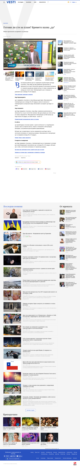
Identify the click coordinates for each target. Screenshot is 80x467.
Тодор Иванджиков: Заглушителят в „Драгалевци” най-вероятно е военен (71, 275)
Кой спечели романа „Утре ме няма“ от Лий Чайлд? (11, 428)
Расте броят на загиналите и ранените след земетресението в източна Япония (35, 327)
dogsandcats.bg (66, 82)
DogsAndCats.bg (61, 452)
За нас (37, 458)
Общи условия (50, 458)
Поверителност (58, 458)
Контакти (75, 458)
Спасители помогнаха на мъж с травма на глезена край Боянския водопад (38, 269)
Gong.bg (42, 452)
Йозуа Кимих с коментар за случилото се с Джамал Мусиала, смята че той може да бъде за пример (71, 266)
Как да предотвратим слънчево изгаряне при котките (71, 218)
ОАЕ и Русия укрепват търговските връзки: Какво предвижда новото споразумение (37, 339)
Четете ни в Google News (14, 458)
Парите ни (24, 248)
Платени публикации (67, 458)
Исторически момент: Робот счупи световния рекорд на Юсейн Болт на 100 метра (70, 97)
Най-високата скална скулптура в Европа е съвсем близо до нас (71, 233)
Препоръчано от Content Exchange (51, 448)
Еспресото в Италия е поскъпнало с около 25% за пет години (38, 245)
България (28, 2)
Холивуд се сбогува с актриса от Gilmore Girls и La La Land (70, 49)
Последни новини (12, 206)
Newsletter (25, 168)
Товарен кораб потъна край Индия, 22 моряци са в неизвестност (37, 350)
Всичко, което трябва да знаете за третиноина (10, 443)
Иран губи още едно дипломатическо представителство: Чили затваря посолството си (39, 362)
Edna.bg (68, 454)
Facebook (41, 168)
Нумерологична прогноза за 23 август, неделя (30, 443)
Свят (35, 2)
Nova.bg (55, 452)
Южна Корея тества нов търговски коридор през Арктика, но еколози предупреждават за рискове (39, 280)
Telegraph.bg (74, 454)
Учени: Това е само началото (23, 137)
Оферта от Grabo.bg (26, 235)
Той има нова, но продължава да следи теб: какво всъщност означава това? (71, 248)
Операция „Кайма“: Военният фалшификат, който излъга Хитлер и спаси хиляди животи (39, 397)
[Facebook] (77, 459)
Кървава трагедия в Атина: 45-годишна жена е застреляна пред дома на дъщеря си (39, 257)
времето (17, 157)
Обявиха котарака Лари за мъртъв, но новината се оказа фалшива (39, 304)
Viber (18, 168)
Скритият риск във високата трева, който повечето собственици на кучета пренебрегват (70, 79)
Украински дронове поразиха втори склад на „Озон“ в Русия (70, 63)
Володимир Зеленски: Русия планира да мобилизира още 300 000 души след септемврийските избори (39, 222)
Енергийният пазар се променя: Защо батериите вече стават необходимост (69, 71)
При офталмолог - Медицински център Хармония (37, 233)
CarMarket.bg (69, 452)
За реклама (43, 458)
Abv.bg (32, 452)
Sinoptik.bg (51, 454)
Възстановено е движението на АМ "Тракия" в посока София (70, 42)
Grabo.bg (57, 454)
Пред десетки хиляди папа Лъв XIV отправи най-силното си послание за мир (40, 292)
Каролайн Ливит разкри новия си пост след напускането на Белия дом (70, 114)
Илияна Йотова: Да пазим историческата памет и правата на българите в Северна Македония (69, 106)
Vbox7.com (37, 452)
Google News (33, 168)
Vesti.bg (11, 2)
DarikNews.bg (49, 452)
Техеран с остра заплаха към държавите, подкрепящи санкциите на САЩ (38, 385)
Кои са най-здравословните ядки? (48, 428)
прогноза (24, 157)
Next (55, 76)
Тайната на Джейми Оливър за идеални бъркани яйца (30, 428)
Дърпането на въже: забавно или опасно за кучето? (71, 211)
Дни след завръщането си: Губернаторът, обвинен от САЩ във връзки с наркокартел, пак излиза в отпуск (39, 315)
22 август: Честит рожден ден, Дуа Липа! (49, 443)
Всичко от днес (31, 410)
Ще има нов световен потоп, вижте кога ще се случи (29, 149)
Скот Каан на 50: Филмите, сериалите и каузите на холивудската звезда (37, 210)
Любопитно (42, 2)
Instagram (48, 168)
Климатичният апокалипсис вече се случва (27, 119)
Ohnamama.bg (44, 454)
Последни (20, 2)
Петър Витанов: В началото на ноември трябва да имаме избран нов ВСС (71, 284)
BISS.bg (75, 452)
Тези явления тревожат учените (24, 94)
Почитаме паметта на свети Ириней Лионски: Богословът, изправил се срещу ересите (39, 374)
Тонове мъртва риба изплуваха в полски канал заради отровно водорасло (69, 56)
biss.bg (65, 74)
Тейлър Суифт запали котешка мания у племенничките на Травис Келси (71, 240)
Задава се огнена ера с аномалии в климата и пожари (30, 152)
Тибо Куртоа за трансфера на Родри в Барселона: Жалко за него (71, 257)
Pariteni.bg (62, 454)
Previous (4, 76)
